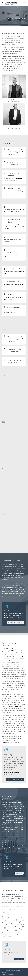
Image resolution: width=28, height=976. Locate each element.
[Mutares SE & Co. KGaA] (11, 3)
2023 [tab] (4, 422)
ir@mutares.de (10, 774)
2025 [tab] (4, 329)
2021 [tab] (3, 515)
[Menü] (24, 3)
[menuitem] (24, 3)
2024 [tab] (4, 376)
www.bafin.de (6, 742)
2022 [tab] (4, 468)
